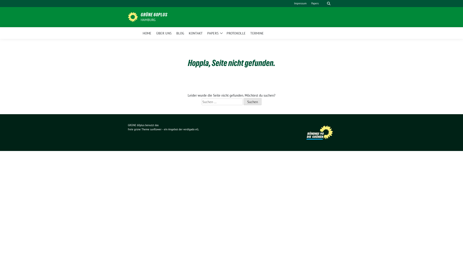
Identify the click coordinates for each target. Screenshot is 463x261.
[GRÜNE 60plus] (133, 16)
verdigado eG (190, 129)
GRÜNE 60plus (154, 14)
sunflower (156, 129)
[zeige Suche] (328, 3)
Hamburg (148, 20)
